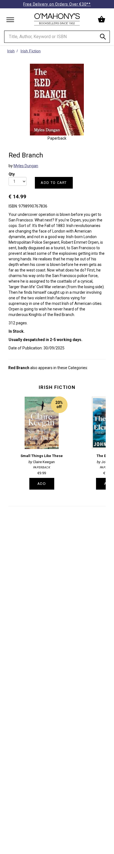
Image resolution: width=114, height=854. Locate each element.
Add (41, 484)
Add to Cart (54, 183)
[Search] (103, 37)
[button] (102, 19)
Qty (12, 172)
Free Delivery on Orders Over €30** (57, 4)
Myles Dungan (26, 166)
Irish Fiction (57, 387)
